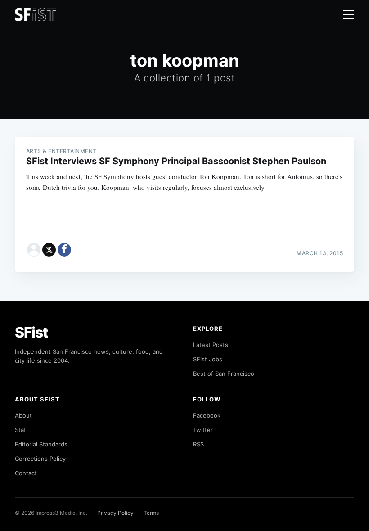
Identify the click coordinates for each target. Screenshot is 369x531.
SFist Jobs (207, 359)
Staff (21, 429)
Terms (151, 512)
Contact (26, 473)
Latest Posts (210, 344)
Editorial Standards (41, 444)
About (23, 415)
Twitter (203, 429)
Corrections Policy (40, 458)
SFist (31, 332)
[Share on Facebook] (64, 249)
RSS (198, 444)
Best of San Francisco (223, 373)
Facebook (206, 415)
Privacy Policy (115, 512)
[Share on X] (49, 249)
